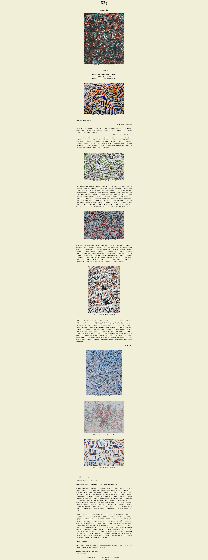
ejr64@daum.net (83, 553)
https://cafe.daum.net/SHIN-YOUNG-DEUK (88, 551)
